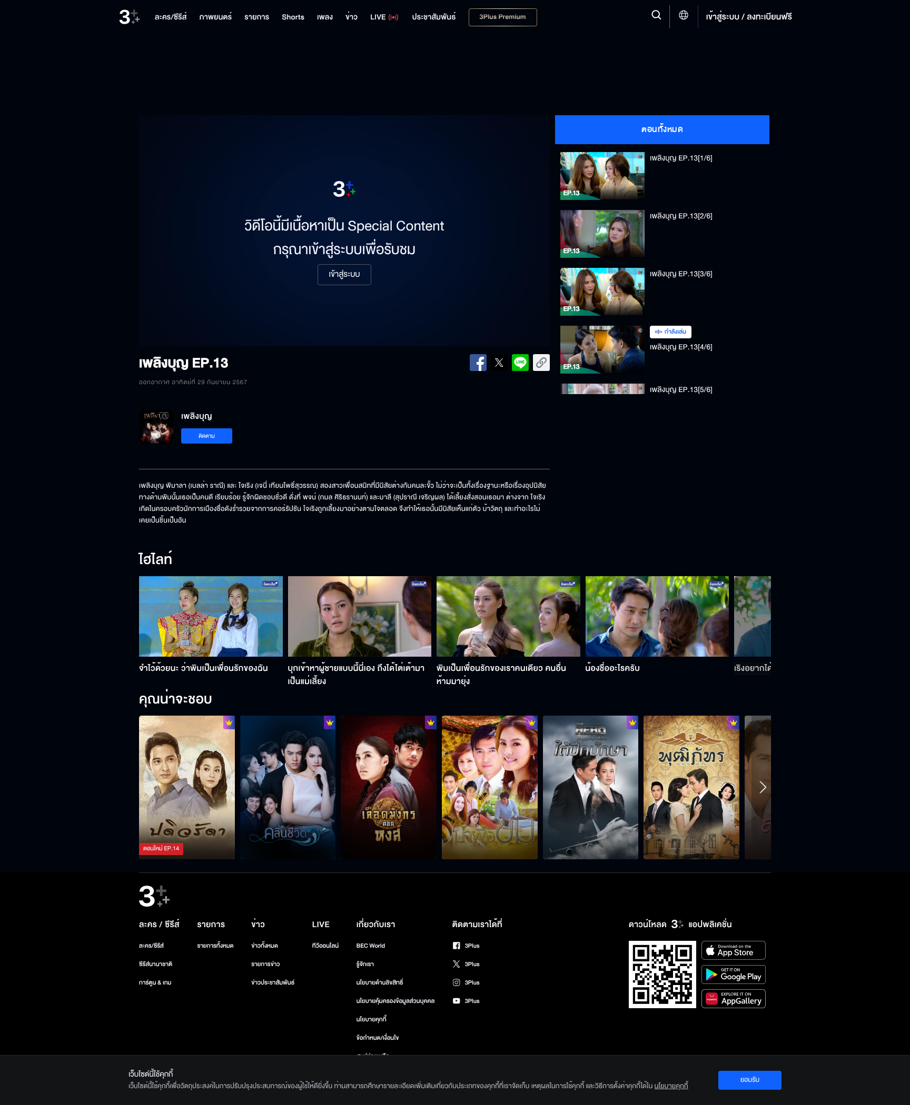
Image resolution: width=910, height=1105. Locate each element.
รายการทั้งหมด (215, 946)
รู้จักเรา (365, 964)
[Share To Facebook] (478, 362)
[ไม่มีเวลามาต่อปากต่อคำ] (288, 787)
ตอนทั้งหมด (662, 129)
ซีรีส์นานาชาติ (155, 964)
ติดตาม (207, 435)
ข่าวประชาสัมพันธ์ (272, 983)
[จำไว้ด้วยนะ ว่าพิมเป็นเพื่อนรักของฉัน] (211, 616)
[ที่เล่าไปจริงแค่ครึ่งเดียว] (187, 787)
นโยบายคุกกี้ (372, 1019)
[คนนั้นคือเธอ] (691, 787)
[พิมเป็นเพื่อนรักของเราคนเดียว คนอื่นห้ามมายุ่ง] (508, 616)
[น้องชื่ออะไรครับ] (657, 616)
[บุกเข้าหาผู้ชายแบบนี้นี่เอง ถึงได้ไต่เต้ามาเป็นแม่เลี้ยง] (360, 616)
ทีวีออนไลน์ (325, 946)
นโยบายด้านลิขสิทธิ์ (380, 983)
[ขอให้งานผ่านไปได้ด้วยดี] (389, 787)
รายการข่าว (265, 964)
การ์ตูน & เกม (155, 983)
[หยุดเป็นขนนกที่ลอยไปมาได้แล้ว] (591, 787)
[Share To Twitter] (499, 362)
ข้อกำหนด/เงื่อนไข (378, 1038)
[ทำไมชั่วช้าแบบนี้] (490, 787)
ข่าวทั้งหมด (264, 946)
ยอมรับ (749, 1079)
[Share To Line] (520, 362)
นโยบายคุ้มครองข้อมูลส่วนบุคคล (396, 1001)
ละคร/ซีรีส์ (151, 946)
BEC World (371, 946)
